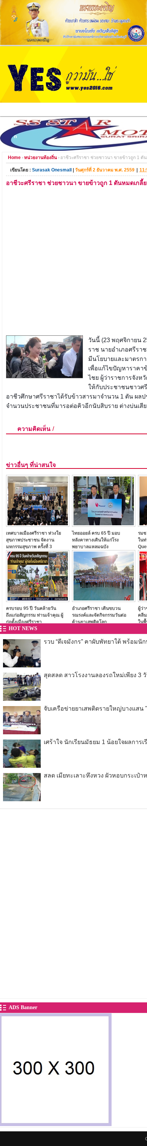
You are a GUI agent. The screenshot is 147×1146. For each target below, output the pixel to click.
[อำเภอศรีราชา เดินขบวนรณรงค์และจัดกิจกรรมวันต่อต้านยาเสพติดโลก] (103, 600)
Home (14, 157)
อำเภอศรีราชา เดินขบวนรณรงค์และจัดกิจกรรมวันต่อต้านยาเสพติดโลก (99, 615)
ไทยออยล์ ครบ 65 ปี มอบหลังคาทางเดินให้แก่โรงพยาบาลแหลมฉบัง (96, 540)
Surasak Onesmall (52, 170)
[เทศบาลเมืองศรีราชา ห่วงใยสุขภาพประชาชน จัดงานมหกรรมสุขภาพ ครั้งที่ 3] (37, 524)
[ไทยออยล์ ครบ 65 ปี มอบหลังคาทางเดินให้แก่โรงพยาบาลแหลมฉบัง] (103, 524)
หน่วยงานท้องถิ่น (40, 157)
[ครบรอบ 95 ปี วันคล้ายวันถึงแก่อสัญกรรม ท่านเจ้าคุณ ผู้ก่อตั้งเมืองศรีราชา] (37, 600)
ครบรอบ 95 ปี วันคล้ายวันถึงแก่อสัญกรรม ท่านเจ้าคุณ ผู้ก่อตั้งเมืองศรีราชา (34, 615)
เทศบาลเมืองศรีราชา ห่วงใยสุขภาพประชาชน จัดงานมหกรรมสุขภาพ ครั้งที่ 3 (33, 540)
